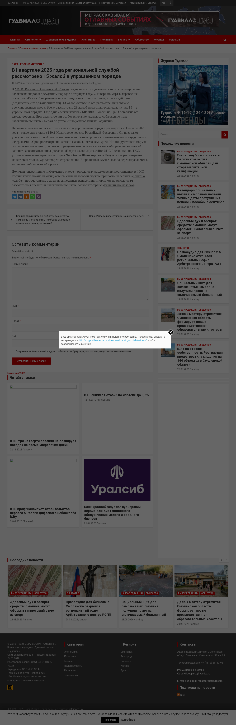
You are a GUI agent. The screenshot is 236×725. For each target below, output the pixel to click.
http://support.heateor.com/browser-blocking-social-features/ (113, 340)
